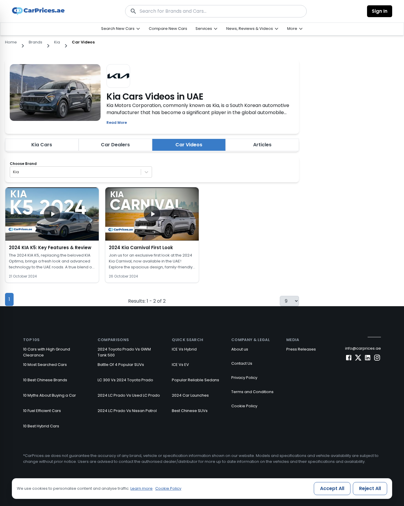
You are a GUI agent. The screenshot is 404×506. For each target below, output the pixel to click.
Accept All (332, 488)
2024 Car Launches (190, 395)
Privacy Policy (244, 377)
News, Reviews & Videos (249, 28)
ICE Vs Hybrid (184, 349)
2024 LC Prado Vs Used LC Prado (129, 395)
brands (35, 42)
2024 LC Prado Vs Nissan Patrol (127, 410)
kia (57, 42)
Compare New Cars (168, 28)
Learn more (141, 488)
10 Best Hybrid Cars (41, 426)
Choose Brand (23, 163)
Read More (116, 122)
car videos (83, 42)
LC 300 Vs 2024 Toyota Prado (125, 380)
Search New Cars (118, 28)
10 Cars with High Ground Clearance (46, 352)
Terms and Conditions (252, 392)
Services (203, 28)
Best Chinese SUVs (190, 410)
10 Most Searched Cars (45, 364)
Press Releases (301, 349)
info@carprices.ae (363, 348)
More (292, 28)
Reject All (370, 488)
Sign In (379, 11)
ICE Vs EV (180, 364)
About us (239, 349)
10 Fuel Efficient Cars (42, 410)
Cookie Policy (244, 406)
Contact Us (241, 363)
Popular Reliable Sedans (195, 380)
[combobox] (13, 172)
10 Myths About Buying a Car (49, 395)
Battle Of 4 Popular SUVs (121, 364)
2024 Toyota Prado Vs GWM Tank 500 (124, 352)
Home (11, 42)
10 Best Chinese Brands (45, 380)
